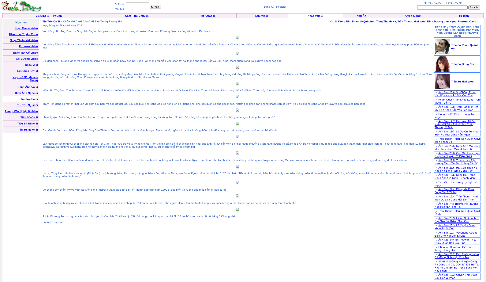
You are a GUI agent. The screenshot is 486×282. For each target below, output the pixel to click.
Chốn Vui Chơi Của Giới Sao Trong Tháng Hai (454, 249)
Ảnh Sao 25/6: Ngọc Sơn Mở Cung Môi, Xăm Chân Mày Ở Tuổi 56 (457, 147)
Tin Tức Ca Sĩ (51, 21)
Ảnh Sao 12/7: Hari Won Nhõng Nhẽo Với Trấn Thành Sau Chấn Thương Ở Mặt (455, 124)
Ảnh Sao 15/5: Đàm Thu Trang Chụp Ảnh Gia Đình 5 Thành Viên (455, 176)
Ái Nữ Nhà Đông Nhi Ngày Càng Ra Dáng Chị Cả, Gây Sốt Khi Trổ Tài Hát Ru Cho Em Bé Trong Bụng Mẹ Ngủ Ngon (457, 266)
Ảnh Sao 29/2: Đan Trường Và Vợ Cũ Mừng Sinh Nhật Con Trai (457, 256)
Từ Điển (464, 15)
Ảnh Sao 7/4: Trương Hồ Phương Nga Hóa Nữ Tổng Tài (456, 205)
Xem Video (262, 15)
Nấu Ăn (361, 15)
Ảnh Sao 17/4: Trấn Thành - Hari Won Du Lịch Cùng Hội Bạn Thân (456, 198)
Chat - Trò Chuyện (137, 15)
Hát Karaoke (207, 15)
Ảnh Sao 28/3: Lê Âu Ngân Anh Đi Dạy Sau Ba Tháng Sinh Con (457, 220)
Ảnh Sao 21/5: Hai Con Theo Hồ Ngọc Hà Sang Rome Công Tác (456, 169)
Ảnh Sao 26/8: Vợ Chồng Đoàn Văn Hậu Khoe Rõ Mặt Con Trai (455, 94)
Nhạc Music (315, 15)
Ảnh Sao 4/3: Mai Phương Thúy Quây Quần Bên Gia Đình (455, 241)
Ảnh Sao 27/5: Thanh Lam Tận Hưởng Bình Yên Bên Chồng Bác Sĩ (456, 162)
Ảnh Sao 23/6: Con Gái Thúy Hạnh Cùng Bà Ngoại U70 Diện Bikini (457, 155)
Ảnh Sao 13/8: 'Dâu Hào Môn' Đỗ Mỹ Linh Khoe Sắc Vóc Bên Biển (456, 108)
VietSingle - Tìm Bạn (49, 15)
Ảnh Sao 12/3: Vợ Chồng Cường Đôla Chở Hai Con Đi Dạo (456, 234)
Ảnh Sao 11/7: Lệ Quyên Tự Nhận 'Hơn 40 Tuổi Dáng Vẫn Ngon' (457, 133)
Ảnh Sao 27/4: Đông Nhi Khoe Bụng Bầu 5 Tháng (454, 191)
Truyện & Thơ (412, 15)
